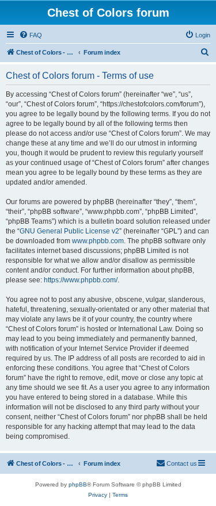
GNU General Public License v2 (69, 231)
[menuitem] (30, 35)
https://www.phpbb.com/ (81, 280)
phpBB (78, 484)
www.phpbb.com (98, 241)
